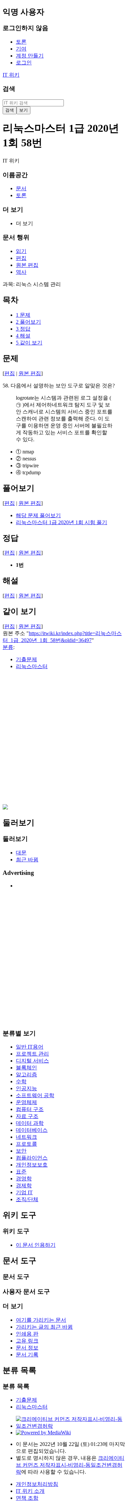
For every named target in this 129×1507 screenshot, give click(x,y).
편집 (9, 373)
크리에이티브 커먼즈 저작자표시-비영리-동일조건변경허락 (70, 1465)
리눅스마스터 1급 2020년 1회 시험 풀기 (61, 522)
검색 (9, 88)
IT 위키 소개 (30, 1491)
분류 (8, 647)
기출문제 (26, 659)
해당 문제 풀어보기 (38, 515)
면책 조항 (27, 1498)
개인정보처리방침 (37, 1484)
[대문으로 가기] (5, 807)
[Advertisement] (64, 739)
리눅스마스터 (32, 666)
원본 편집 (30, 373)
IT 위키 (11, 75)
